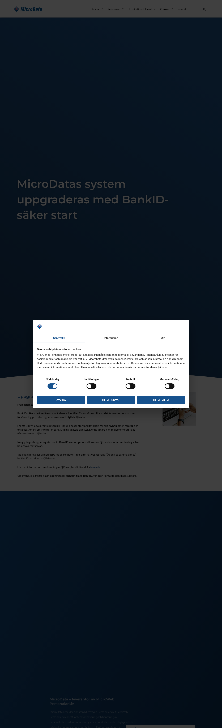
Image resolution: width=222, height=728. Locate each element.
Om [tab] (163, 337)
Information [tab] (111, 337)
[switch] (91, 386)
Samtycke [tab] (59, 337)
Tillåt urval (111, 400)
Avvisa (61, 400)
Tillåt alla (161, 400)
